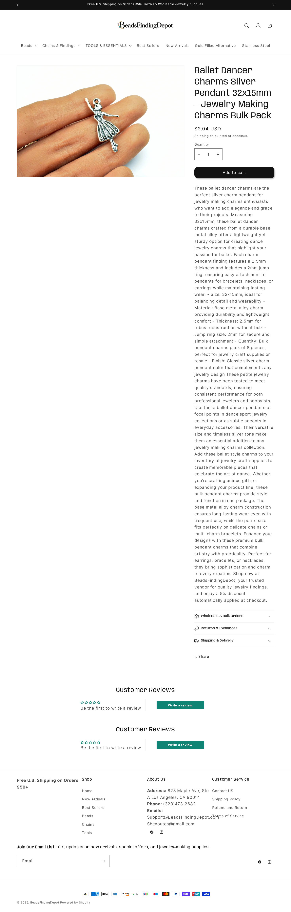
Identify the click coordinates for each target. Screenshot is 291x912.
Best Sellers (93, 807)
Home (87, 791)
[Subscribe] (103, 861)
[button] (28, 45)
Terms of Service (228, 816)
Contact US (222, 791)
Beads (87, 816)
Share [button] (203, 656)
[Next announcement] (273, 5)
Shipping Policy (226, 799)
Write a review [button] (180, 705)
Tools (87, 832)
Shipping (201, 136)
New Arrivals (93, 799)
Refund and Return (229, 807)
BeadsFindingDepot (44, 902)
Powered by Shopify (75, 902)
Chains (88, 824)
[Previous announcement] (17, 5)
